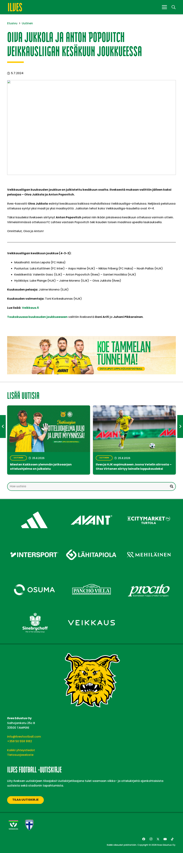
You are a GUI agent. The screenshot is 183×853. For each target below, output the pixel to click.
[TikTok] (172, 839)
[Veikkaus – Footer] (91, 610)
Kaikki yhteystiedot (21, 750)
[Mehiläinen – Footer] (149, 542)
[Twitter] (158, 839)
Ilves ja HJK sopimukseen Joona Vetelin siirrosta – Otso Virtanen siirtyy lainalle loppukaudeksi (134, 467)
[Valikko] (164, 7)
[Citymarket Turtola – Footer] (149, 507)
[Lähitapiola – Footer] (91, 540)
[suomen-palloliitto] (29, 825)
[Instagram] (150, 839)
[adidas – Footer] (34, 507)
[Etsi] (171, 486)
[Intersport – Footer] (34, 542)
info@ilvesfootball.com (24, 737)
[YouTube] (165, 839)
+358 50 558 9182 (19, 741)
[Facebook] (143, 839)
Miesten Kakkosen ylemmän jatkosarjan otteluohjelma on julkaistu (41, 467)
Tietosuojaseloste (20, 755)
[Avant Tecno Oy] (91, 507)
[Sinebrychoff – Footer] (34, 610)
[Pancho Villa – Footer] (91, 577)
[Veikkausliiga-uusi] (13, 825)
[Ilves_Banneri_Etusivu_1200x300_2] (91, 355)
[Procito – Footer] (149, 577)
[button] (173, 7)
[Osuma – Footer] (34, 577)
